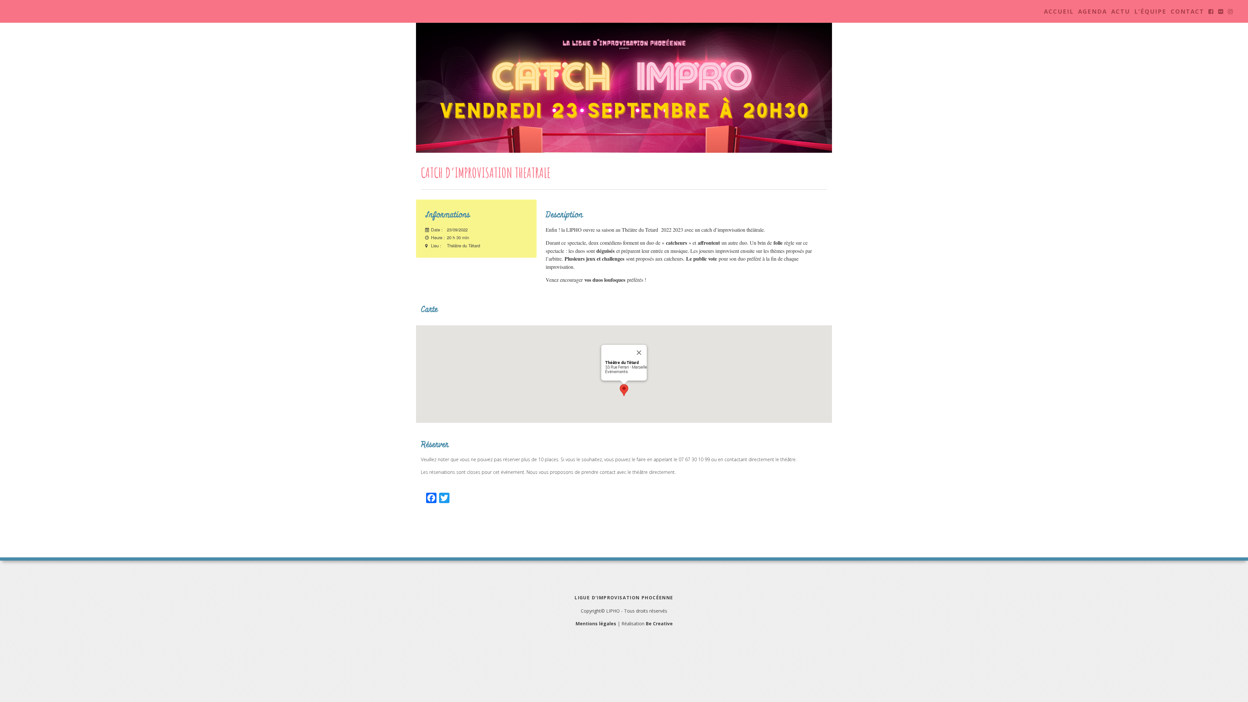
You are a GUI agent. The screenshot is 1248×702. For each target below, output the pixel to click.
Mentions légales (596, 623)
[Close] (639, 352)
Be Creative (659, 623)
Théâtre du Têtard (463, 245)
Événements (616, 372)
